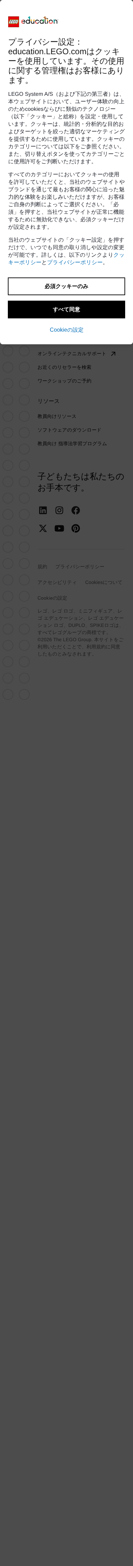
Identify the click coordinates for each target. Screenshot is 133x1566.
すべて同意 (66, 309)
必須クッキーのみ (66, 286)
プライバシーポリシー (75, 263)
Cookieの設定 (67, 330)
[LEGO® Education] (33, 21)
